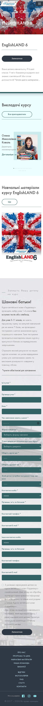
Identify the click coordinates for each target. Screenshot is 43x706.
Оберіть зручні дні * (10, 453)
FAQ (21, 679)
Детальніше (7, 154)
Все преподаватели (17, 114)
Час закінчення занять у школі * (15, 418)
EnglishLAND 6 (25, 13)
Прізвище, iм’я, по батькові (13, 549)
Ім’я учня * (6, 383)
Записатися (17, 59)
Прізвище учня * (8, 395)
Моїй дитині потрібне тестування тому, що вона (20, 477)
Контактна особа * (10, 491)
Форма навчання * (9, 430)
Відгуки (21, 672)
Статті (22, 683)
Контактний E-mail (9, 572)
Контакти (21, 687)
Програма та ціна (21, 656)
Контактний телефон (10, 561)
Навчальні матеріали (21, 660)
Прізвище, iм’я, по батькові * (14, 502)
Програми (14, 13)
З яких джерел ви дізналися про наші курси (20, 441)
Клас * (4, 406)
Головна (5, 13)
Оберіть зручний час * (11, 465)
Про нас (21, 652)
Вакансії (22, 667)
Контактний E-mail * (10, 526)
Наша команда (21, 663)
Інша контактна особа (11, 537)
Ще (9, 202)
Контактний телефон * (11, 514)
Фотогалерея (21, 676)
